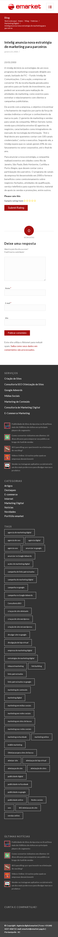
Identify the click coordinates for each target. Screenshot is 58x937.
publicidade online (15, 800)
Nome (8, 288)
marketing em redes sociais (19, 713)
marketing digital (15, 698)
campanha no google (16, 587)
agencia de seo (14, 540)
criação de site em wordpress (20, 627)
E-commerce (11, 494)
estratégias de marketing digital (21, 658)
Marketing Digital (12, 23)
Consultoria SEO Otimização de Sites (24, 384)
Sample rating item (13, 201)
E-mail (8, 303)
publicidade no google (17, 792)
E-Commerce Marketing (17, 413)
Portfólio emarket (14, 516)
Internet (8, 498)
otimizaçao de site (15, 768)
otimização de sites (38, 768)
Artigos (8, 485)
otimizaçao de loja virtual (36, 760)
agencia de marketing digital (19, 532)
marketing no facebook (17, 737)
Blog (7, 17)
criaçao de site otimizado (18, 611)
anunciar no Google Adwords (20, 556)
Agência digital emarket (27, 925)
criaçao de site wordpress (18, 619)
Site (6, 318)
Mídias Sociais (12, 395)
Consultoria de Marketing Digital (22, 407)
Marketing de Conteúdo (17, 401)
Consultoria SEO (14, 603)
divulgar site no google (17, 635)
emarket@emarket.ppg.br (33, 929)
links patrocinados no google (19, 682)
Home (20, 21)
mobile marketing (15, 745)
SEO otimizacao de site (28, 808)
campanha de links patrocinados (21, 572)
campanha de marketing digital (20, 580)
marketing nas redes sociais (19, 729)
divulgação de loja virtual (18, 642)
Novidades (10, 511)
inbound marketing (16, 666)
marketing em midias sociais (19, 705)
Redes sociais (37, 800)
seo (9, 808)
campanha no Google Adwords (20, 595)
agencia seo (13, 548)
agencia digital (34, 540)
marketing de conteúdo (17, 690)
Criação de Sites (13, 378)
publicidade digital (15, 776)
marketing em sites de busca (20, 721)
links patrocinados (15, 674)
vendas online (14, 816)
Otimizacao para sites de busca (20, 753)
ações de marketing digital (19, 564)
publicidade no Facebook (18, 784)
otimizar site (13, 760)
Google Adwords (13, 390)
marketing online (42, 737)
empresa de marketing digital (20, 650)
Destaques (10, 490)
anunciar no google (34, 548)
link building (37, 666)
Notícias (34, 21)
